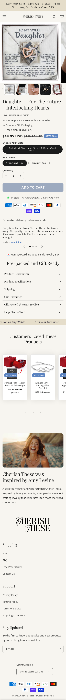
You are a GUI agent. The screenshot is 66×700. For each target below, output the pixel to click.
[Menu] (4, 16)
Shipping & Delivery (14, 615)
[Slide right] (64, 89)
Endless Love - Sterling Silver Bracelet (42, 385)
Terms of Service (12, 608)
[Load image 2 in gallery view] (21, 89)
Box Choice (9, 157)
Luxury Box (39, 163)
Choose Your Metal (13, 142)
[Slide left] (2, 89)
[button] (54, 16)
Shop (5, 553)
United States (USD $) (31, 671)
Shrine (50, 695)
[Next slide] (41, 246)
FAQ (5, 560)
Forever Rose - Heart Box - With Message (14, 384)
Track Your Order (12, 567)
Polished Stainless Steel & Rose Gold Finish (32, 149)
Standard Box (14, 163)
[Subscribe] (59, 649)
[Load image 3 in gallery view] (33, 89)
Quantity (8, 170)
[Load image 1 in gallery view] (9, 89)
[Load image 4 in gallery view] (45, 89)
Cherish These (27, 695)
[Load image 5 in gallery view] (57, 89)
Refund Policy (10, 601)
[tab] (29, 246)
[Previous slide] (24, 246)
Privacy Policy (10, 595)
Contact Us (9, 573)
